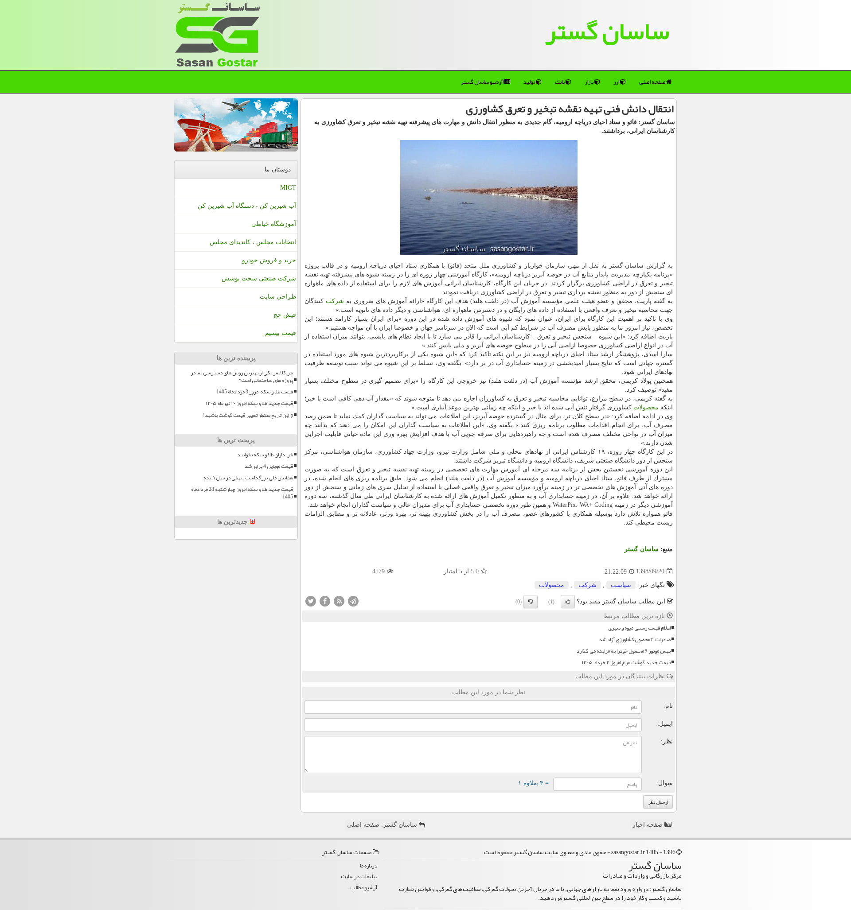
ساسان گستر (607, 31)
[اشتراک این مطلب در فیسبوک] (325, 600)
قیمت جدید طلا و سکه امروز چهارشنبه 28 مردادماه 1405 (242, 493)
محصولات (646, 407)
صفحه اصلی (652, 82)
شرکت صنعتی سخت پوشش (259, 278)
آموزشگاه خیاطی (273, 224)
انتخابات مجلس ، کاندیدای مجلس (253, 242)
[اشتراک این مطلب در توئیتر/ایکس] (310, 600)
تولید (529, 82)
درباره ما (368, 866)
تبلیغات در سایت (359, 876)
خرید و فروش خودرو (269, 260)
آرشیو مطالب (363, 888)
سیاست (621, 585)
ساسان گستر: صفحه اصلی (383, 824)
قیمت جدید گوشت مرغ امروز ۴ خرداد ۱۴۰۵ (626, 662)
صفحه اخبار (648, 824)
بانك (560, 82)
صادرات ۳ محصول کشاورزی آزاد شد (635, 639)
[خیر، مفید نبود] (530, 601)
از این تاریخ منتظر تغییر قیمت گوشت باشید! (248, 415)
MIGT (288, 187)
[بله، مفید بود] (568, 601)
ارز (616, 82)
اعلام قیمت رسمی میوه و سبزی (639, 628)
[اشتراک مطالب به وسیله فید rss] (339, 600)
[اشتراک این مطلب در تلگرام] (353, 600)
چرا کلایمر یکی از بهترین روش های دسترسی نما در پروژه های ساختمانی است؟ (242, 376)
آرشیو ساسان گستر (482, 82)
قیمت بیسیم (280, 333)
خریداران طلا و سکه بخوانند (265, 455)
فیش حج (284, 314)
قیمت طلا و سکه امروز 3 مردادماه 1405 (254, 392)
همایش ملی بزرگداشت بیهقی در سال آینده (248, 478)
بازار (589, 82)
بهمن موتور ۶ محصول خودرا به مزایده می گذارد (624, 651)
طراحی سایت (278, 296)
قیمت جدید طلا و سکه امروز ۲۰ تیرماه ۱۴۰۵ (249, 403)
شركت (335, 301)
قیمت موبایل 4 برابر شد (268, 466)
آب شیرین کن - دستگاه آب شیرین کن (247, 205)
